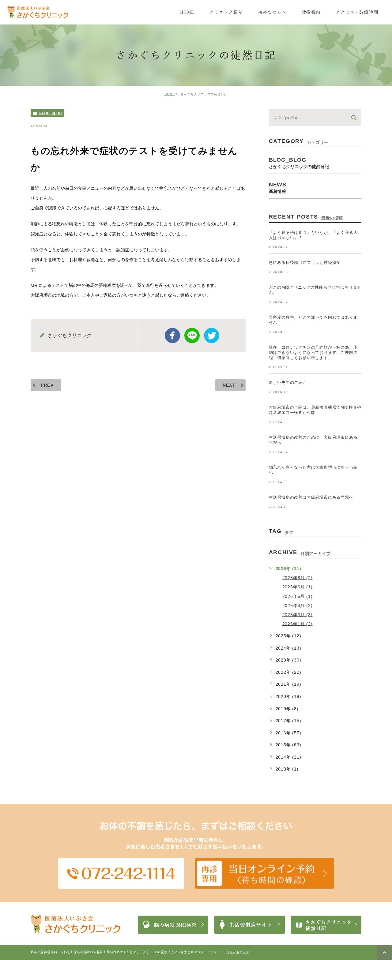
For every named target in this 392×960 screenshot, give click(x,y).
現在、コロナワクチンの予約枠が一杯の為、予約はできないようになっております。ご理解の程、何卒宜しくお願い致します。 (313, 352)
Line (192, 335)
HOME (169, 94)
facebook (172, 335)
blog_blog (50, 113)
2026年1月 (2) (297, 623)
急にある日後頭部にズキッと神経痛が (305, 262)
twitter (211, 335)
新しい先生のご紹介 (288, 382)
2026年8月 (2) (297, 577)
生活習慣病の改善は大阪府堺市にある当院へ (311, 497)
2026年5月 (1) (297, 596)
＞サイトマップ (237, 952)
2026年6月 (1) (297, 586)
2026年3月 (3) (297, 614)
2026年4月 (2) (297, 605)
